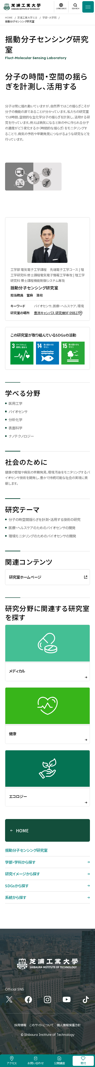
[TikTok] (86, 999)
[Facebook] (28, 999)
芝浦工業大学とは (27, 17)
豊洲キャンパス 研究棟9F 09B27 (56, 312)
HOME (8, 17)
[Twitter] (9, 999)
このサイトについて (41, 1025)
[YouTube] (66, 999)
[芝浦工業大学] (22, 6)
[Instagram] (47, 999)
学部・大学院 (49, 17)
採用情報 (20, 1025)
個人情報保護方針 (69, 1025)
